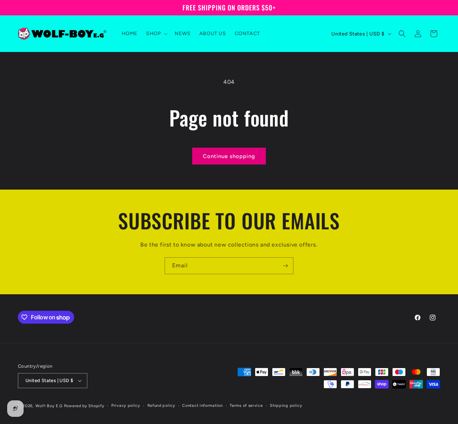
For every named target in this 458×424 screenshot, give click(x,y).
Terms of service (246, 405)
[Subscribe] (285, 265)
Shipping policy (286, 405)
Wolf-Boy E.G (49, 406)
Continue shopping (229, 156)
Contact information (202, 405)
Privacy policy (125, 405)
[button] (156, 33)
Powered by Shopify (84, 406)
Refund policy (161, 405)
